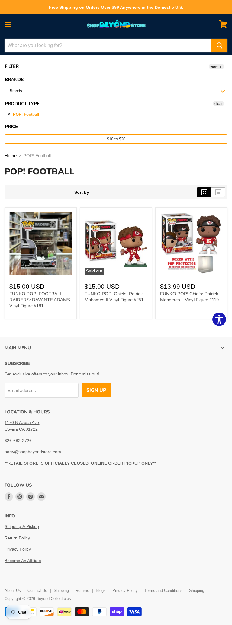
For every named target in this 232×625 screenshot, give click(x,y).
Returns (82, 590)
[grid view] (204, 192)
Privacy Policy (18, 549)
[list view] (218, 192)
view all (216, 66)
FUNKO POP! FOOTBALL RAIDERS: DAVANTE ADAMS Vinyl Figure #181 (39, 299)
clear (218, 104)
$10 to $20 (116, 139)
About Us (13, 590)
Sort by (81, 192)
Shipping (61, 590)
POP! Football (25, 114)
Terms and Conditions (163, 590)
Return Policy (17, 537)
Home (11, 155)
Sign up (96, 390)
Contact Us (37, 590)
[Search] (219, 45)
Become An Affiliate (23, 560)
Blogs (101, 590)
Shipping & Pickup (22, 526)
